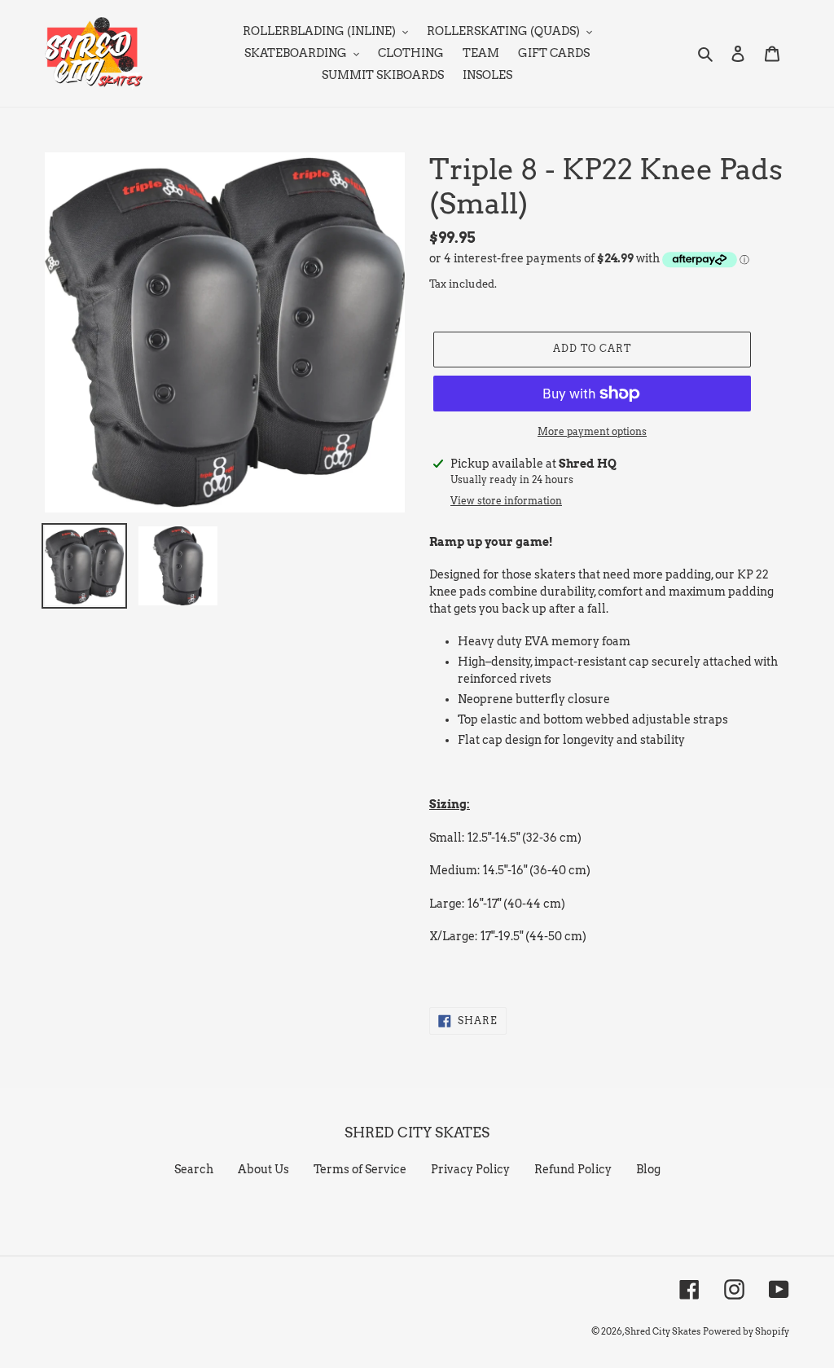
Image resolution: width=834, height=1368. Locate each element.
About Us (263, 1169)
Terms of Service (360, 1169)
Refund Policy (573, 1169)
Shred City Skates (662, 1331)
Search (193, 1169)
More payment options (592, 431)
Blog (648, 1169)
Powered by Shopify (746, 1331)
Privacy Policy (470, 1169)
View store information (506, 501)
